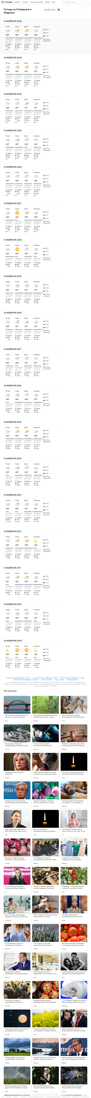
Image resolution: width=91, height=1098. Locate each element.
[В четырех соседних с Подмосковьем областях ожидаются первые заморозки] (17, 994)
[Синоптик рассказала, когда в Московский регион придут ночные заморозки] (74, 1080)
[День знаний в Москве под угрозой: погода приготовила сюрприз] (45, 1080)
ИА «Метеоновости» (84, 1096)
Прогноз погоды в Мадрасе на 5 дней (45, 678)
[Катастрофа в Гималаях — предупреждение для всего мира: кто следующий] (17, 737)
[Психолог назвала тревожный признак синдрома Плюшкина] (45, 880)
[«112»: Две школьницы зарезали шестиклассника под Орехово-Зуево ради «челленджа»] (74, 766)
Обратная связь (66, 1096)
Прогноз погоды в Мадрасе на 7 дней (72, 678)
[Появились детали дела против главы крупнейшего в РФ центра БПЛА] (74, 737)
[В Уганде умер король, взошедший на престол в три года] (74, 908)
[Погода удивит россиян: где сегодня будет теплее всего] (17, 1051)
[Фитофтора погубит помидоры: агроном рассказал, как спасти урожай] (74, 937)
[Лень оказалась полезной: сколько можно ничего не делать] (45, 908)
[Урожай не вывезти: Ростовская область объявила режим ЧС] (45, 1051)
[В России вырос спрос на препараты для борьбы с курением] (17, 937)
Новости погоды (46, 679)
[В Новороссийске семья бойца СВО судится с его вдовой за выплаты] (74, 794)
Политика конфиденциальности (36, 1096)
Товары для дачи (72, 679)
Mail (3, 1096)
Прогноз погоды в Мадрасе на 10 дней (25, 679)
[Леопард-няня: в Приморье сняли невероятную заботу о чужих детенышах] (45, 709)
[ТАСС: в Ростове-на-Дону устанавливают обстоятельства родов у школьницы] (74, 709)
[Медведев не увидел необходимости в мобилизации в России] (17, 965)
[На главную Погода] (8, 2)
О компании (8, 1096)
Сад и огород (59, 679)
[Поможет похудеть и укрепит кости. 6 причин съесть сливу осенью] (45, 794)
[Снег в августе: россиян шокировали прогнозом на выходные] (45, 937)
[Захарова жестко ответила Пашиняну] (17, 766)
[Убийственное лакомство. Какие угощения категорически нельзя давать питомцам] (45, 766)
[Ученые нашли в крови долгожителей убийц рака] (45, 737)
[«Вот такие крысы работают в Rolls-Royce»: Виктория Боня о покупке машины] (17, 823)
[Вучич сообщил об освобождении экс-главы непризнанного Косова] (74, 1051)
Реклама (15, 1096)
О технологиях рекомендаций (52, 1096)
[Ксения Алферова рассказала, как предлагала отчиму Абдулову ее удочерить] (74, 965)
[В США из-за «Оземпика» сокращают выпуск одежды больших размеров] (74, 851)
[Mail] (2, 2)
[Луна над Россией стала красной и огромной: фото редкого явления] (17, 1023)
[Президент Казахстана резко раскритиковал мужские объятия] (17, 794)
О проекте (23, 1096)
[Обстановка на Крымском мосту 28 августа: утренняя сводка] (17, 709)
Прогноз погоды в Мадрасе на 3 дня (18, 678)
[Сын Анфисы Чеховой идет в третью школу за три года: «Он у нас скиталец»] (74, 823)
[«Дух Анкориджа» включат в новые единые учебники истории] (74, 1023)
